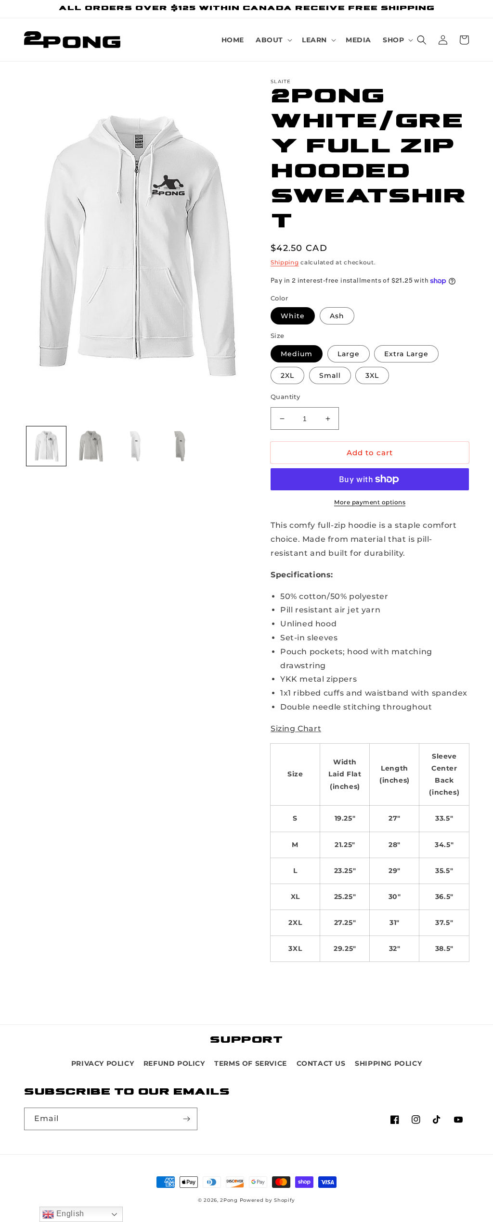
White (293, 316)
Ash (337, 316)
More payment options (369, 502)
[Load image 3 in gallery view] (135, 446)
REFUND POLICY (174, 1063)
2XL (287, 375)
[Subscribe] (186, 1119)
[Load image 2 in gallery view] (90, 446)
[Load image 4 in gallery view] (179, 446)
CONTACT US (321, 1063)
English (69, 1214)
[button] (273, 40)
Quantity (285, 396)
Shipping (285, 262)
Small (330, 375)
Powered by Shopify (268, 1200)
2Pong (229, 1200)
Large (348, 353)
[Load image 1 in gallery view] (46, 446)
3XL (372, 375)
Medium (296, 353)
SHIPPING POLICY (388, 1063)
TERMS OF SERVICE (250, 1063)
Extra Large (406, 353)
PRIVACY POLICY (102, 1063)
